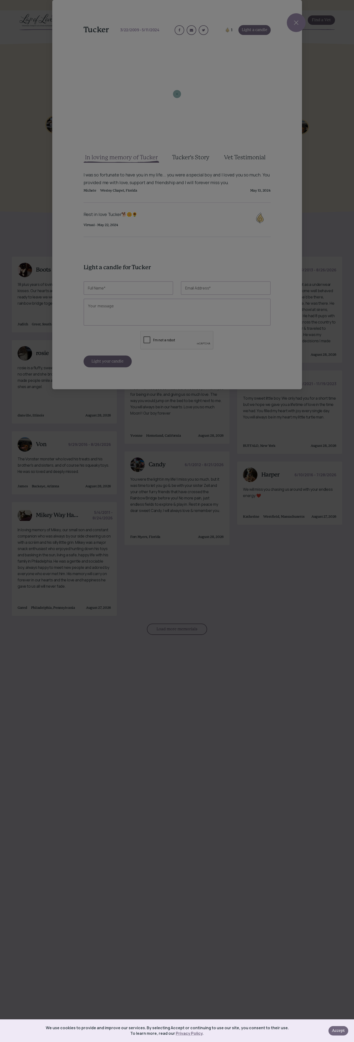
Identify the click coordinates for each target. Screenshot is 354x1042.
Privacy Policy (189, 1033)
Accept (338, 1031)
